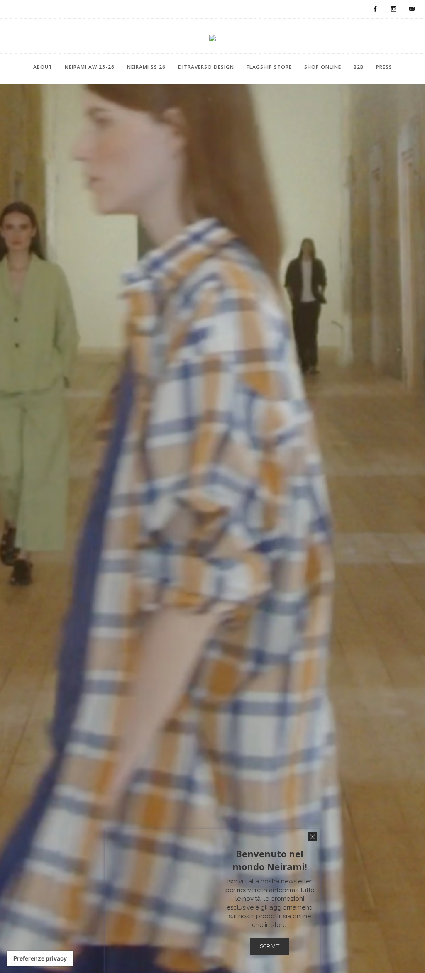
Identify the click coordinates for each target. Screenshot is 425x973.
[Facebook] (375, 9)
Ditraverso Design (206, 67)
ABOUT (42, 67)
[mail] (412, 9)
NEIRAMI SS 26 (146, 67)
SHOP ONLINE (322, 67)
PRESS (384, 67)
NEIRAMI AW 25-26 (90, 67)
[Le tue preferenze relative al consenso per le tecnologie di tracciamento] (40, 958)
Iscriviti (270, 946)
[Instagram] (393, 9)
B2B (359, 67)
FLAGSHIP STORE (269, 67)
